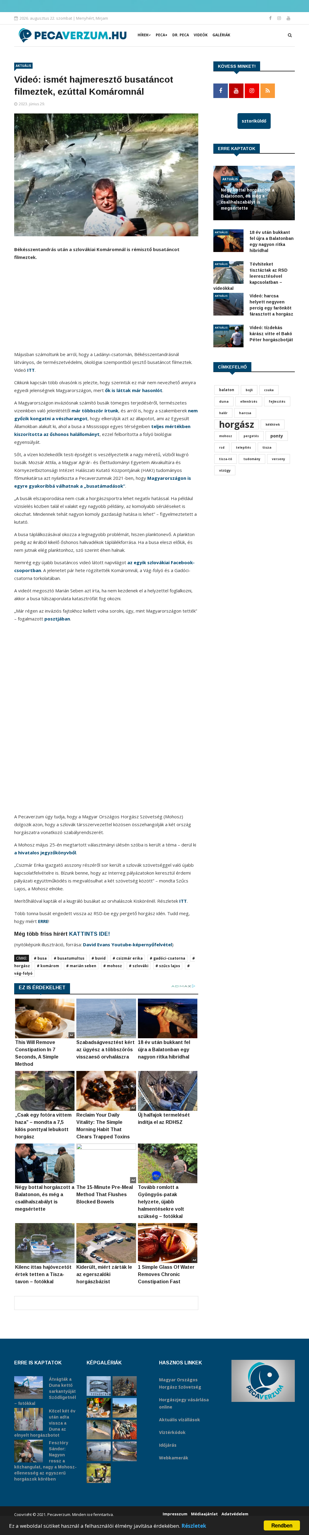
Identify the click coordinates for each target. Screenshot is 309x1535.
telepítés (243, 447)
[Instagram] (279, 18)
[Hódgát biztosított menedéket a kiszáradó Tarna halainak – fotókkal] (99, 1473)
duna (224, 401)
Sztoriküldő (254, 121)
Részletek (193, 1525)
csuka (269, 390)
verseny (278, 459)
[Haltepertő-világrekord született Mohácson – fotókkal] (99, 1408)
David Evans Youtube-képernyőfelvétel (127, 944)
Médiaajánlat (204, 1514)
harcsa (245, 413)
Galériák (221, 35)
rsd (222, 447)
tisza (267, 447)
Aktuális (23, 66)
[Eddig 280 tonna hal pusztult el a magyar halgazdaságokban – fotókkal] (99, 1451)
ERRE (43, 921)
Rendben (281, 1525)
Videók (201, 35)
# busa (40, 958)
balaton (226, 389)
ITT (31, 370)
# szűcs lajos (167, 965)
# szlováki (138, 965)
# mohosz (112, 965)
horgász (236, 424)
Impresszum (175, 1514)
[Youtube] (288, 18)
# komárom (48, 965)
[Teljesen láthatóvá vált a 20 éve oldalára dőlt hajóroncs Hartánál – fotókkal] (125, 1408)
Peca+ (161, 35)
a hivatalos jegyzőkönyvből (45, 852)
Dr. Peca (180, 35)
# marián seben (81, 965)
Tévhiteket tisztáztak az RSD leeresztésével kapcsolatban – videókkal (250, 276)
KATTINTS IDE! (89, 934)
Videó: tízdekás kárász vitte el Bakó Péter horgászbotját (271, 333)
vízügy (225, 470)
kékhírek (273, 424)
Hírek (143, 35)
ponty (276, 436)
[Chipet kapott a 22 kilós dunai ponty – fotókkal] (125, 1451)
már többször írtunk (95, 410)
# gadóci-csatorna (167, 958)
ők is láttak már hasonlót (133, 390)
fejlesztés (277, 401)
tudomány (252, 459)
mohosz (225, 436)
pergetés (251, 436)
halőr (223, 413)
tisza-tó (225, 459)
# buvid (98, 958)
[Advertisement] (106, 308)
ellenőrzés (248, 401)
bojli (249, 390)
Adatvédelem (234, 1514)
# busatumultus (69, 958)
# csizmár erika (128, 958)
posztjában (57, 619)
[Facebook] (271, 18)
